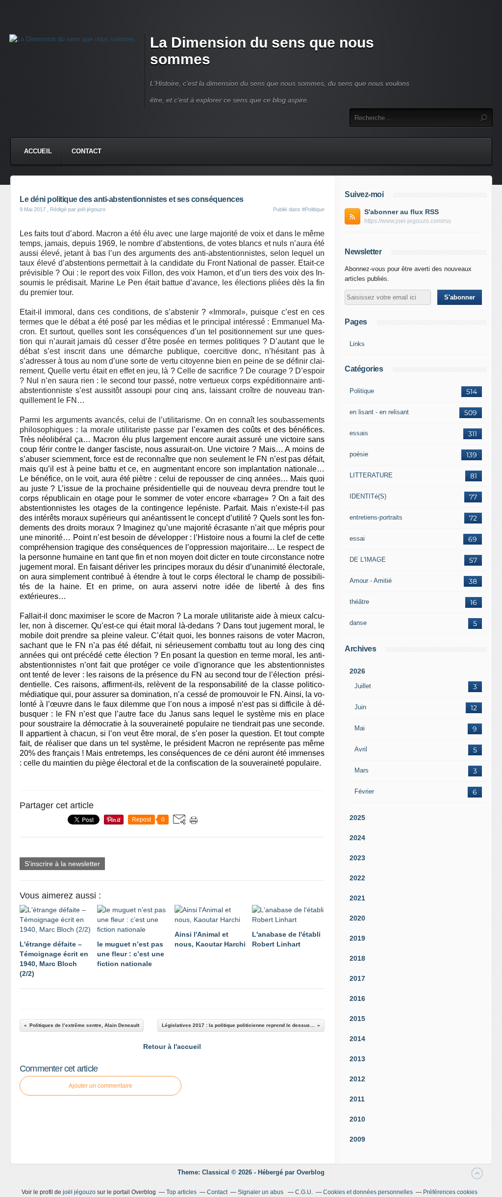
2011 (357, 1099)
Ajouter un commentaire (100, 1085)
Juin (360, 707)
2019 (357, 938)
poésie (359, 454)
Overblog (311, 1172)
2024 (357, 838)
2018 (357, 958)
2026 (357, 671)
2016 (357, 998)
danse (358, 622)
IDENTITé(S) (368, 496)
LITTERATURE (371, 475)
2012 (357, 1079)
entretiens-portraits (376, 517)
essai (357, 538)
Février (364, 791)
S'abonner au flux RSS (401, 212)
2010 (357, 1119)
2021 (357, 898)
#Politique (313, 209)
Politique (362, 391)
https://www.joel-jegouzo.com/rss (407, 221)
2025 (357, 818)
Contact (86, 151)
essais (359, 433)
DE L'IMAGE (368, 559)
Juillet (362, 686)
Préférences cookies (450, 1192)
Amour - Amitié (371, 580)
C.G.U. (304, 1192)
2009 (357, 1139)
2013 (357, 1059)
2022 (357, 878)
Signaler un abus (261, 1192)
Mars (361, 770)
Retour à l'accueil (172, 1046)
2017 (357, 978)
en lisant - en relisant (379, 412)
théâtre (359, 601)
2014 (357, 1039)
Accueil (38, 151)
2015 (357, 1018)
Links (357, 344)
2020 (357, 918)
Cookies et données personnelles (368, 1192)
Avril (360, 749)
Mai (359, 728)
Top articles (181, 1192)
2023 (357, 858)
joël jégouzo (79, 1192)
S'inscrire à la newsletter (62, 864)
